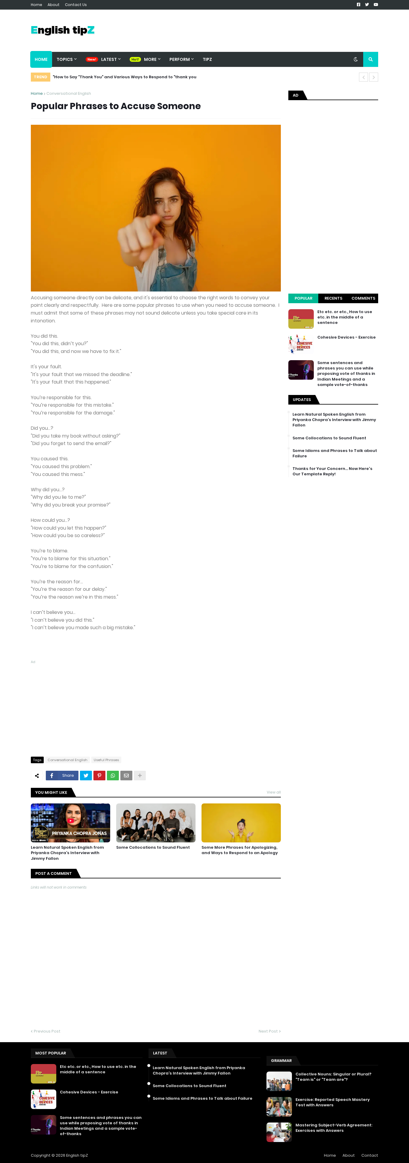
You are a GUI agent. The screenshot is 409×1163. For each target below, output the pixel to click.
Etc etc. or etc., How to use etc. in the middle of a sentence (344, 317)
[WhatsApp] (113, 775)
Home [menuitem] (41, 59)
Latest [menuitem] (109, 59)
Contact (369, 1155)
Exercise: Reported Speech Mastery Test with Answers (333, 1102)
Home (36, 4)
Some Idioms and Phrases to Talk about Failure (335, 453)
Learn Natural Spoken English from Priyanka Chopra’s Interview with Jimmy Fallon (67, 853)
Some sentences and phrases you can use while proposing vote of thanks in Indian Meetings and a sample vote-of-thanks (346, 373)
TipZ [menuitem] (207, 59)
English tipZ (77, 1155)
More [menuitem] (150, 59)
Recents (333, 298)
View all (274, 792)
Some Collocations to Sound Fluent (153, 847)
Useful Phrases (106, 760)
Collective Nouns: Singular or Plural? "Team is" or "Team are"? (333, 1077)
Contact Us (76, 4)
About (54, 4)
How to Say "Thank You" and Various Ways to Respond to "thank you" (124, 77)
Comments (363, 298)
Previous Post (47, 1031)
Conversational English (68, 93)
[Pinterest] (99, 775)
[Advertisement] (156, 707)
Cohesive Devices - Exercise (346, 337)
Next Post (268, 1031)
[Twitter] (86, 775)
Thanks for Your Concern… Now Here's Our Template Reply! (332, 471)
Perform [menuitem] (179, 59)
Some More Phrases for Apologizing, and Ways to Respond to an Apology (240, 850)
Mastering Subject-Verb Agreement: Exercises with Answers (334, 1128)
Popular (303, 298)
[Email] (126, 775)
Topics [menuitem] (65, 59)
